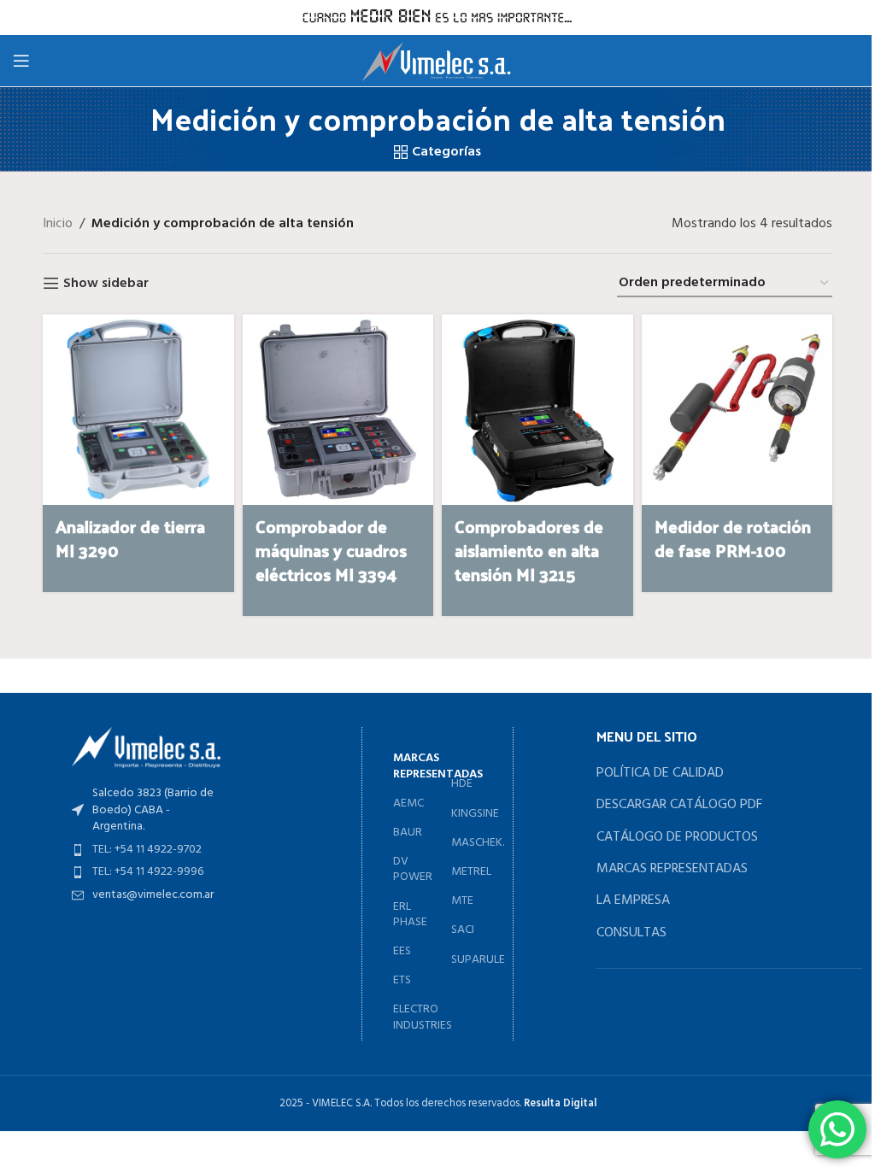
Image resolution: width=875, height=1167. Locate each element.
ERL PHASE (410, 914)
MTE (462, 901)
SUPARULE (467, 960)
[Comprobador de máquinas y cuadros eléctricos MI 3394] (338, 410)
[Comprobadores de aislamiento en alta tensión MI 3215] (537, 410)
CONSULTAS (631, 933)
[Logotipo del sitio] (437, 61)
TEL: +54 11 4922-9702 (147, 849)
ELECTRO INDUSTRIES (413, 1017)
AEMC (408, 803)
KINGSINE (467, 814)
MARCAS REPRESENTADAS (672, 868)
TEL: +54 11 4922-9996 (147, 872)
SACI (462, 930)
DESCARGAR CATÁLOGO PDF (679, 804)
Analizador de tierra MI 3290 (130, 538)
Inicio (58, 224)
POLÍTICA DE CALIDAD (660, 773)
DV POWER (412, 869)
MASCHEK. (467, 843)
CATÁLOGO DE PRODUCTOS (677, 837)
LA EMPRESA (633, 900)
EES (402, 951)
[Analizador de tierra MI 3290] (138, 409)
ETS (402, 980)
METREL (467, 872)
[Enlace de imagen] (146, 747)
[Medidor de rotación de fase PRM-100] (737, 410)
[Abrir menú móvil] (21, 61)
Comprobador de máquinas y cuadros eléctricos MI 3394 (331, 550)
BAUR (407, 832)
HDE (462, 784)
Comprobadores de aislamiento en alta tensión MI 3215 (529, 550)
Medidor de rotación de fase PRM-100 (733, 538)
